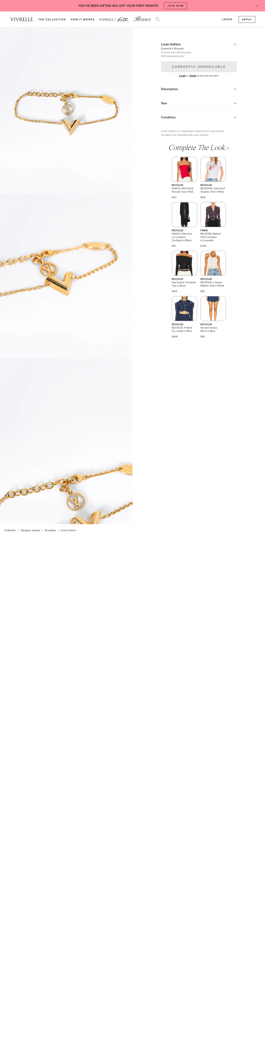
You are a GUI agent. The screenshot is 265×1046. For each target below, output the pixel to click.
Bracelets (50, 530)
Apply (247, 19)
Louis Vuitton (68, 530)
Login (227, 19)
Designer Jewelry (30, 530)
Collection (10, 530)
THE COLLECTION (52, 19)
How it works (83, 19)
